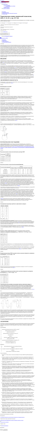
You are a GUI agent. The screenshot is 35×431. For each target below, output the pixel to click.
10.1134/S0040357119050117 (8, 36)
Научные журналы (3, 2)
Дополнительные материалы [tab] (6, 42)
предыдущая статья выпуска (13, 417)
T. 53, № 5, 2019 (4, 14)
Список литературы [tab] (5, 41)
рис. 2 (33, 289)
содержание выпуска (21, 417)
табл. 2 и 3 (14, 146)
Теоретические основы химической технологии (9, 13)
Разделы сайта (5, 4)
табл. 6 (20, 248)
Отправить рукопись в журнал (18, 420)
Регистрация (7, 1)
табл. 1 (12, 82)
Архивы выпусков (7, 6)
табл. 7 (14, 267)
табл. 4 (2, 198)
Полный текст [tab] (4, 40)
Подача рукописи (6, 7)
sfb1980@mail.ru (5, 31)
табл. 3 (19, 185)
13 (5, 82)
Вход (3, 1)
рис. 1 (16, 120)
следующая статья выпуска (4, 417)
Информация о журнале (10, 420)
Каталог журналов (7, 5)
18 (16, 193)
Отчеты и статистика (6, 8)
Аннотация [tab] (4, 39)
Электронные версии (5, 12)
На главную (2, 0)
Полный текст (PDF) (4, 38)
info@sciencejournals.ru (4, 425)
